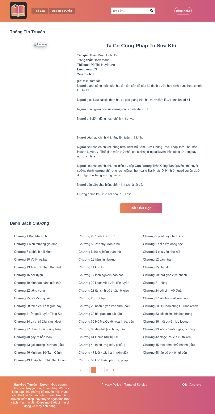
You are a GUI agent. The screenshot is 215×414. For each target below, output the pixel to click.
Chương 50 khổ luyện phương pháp (103, 360)
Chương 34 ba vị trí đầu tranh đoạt (37, 321)
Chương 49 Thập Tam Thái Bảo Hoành (40, 360)
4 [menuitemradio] (113, 370)
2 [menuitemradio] (100, 370)
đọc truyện (27, 388)
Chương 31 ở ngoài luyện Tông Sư (38, 313)
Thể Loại (40, 10)
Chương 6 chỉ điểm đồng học (163, 244)
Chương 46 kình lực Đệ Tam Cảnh (38, 352)
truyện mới (52, 391)
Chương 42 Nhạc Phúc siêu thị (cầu (167, 337)
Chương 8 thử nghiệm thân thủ (100, 251)
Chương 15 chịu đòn (157, 267)
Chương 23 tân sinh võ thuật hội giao (104, 290)
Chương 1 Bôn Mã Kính (30, 236)
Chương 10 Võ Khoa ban (31, 259)
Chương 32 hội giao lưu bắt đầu (100, 313)
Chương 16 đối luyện (28, 275)
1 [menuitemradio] (93, 370)
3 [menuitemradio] (107, 370)
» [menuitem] (134, 370)
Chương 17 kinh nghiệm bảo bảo (101, 275)
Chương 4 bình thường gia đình (35, 244)
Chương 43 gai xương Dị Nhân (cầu (39, 345)
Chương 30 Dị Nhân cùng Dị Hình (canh (170, 306)
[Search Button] (152, 11)
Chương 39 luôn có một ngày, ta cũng (169, 329)
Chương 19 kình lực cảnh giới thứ (37, 282)
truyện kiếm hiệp (22, 399)
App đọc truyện (62, 10)
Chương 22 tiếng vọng (29, 290)
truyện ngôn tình (52, 399)
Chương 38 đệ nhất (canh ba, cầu (102, 329)
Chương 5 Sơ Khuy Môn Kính (99, 244)
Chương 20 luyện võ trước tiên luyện (104, 282)
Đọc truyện (59, 384)
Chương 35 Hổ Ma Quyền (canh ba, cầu (106, 321)
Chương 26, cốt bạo (92, 298)
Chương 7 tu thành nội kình (32, 251)
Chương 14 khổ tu (91, 267)
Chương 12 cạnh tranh (158, 259)
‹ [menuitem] (87, 370)
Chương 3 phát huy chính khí (163, 236)
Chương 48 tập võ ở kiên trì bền (165, 352)
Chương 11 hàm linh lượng (97, 259)
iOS (184, 384)
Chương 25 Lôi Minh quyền (32, 298)
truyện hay (50, 388)
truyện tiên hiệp (57, 395)
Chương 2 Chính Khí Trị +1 (97, 236)
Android (195, 384)
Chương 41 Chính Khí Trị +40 (99, 337)
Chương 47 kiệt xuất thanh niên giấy (103, 352)
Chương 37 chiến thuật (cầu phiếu (37, 329)
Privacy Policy (111, 384)
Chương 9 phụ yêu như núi (161, 251)
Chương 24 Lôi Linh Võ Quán (163, 290)
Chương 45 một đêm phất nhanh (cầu (169, 345)
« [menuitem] (81, 370)
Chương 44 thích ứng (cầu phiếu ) (102, 345)
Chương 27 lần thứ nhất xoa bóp (165, 298)
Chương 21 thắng (155, 282)
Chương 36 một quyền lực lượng (165, 321)
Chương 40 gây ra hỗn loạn (33, 337)
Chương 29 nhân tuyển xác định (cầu (104, 306)
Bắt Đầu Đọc (141, 208)
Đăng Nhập (183, 10)
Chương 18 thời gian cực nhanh (165, 275)
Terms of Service (135, 384)
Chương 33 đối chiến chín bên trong (167, 313)
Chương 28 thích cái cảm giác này (38, 306)
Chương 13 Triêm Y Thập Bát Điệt (37, 267)
